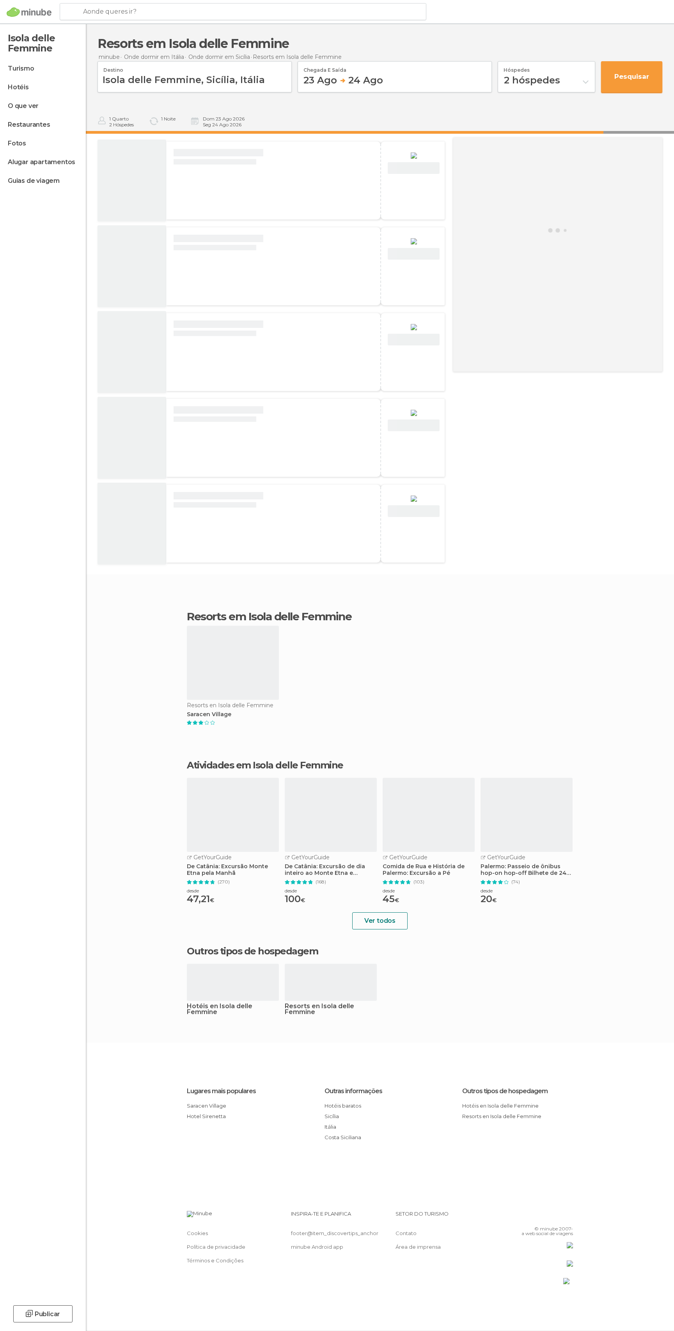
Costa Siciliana (343, 1137)
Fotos (17, 143)
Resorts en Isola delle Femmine (319, 1009)
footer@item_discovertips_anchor (334, 1233)
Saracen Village (209, 714)
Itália (330, 1127)
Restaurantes (29, 124)
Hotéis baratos (343, 1106)
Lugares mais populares (221, 1091)
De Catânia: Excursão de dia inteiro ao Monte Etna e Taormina (325, 869)
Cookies (197, 1233)
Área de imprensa (418, 1247)
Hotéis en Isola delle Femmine (219, 1009)
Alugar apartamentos (41, 162)
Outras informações (353, 1091)
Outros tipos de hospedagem (505, 1091)
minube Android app (317, 1247)
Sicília (332, 1116)
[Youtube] (567, 1217)
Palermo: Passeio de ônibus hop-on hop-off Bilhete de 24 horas (523, 869)
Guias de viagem (34, 180)
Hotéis (18, 87)
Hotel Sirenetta (206, 1116)
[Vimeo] (554, 1217)
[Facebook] (528, 1217)
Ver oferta (413, 168)
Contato (406, 1233)
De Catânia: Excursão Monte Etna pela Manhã (227, 869)
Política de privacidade (216, 1247)
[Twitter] (541, 1217)
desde (193, 891)
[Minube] (29, 12)
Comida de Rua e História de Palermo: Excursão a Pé (424, 869)
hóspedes (517, 67)
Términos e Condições (215, 1260)
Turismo (21, 68)
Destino (113, 67)
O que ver (23, 106)
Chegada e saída (324, 67)
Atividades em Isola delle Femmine (265, 765)
